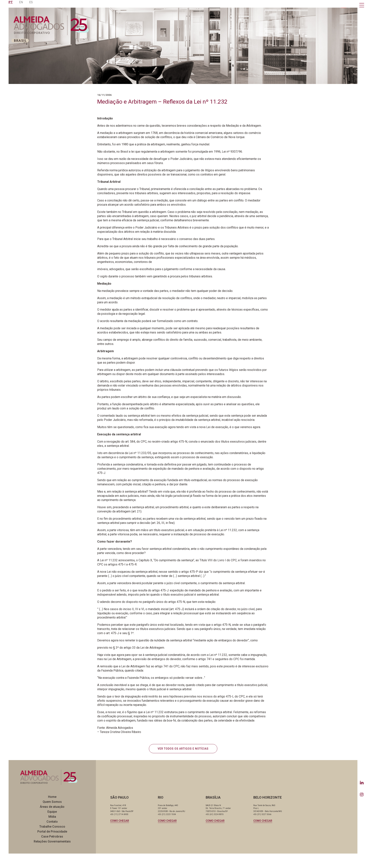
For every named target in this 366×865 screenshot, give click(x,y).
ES (31, 2)
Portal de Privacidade (52, 831)
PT (11, 2)
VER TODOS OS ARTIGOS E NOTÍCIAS (183, 748)
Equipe (52, 811)
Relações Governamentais (52, 841)
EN (21, 2)
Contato (52, 821)
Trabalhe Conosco (52, 826)
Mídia (52, 816)
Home (52, 797)
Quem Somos (52, 802)
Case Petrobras (52, 836)
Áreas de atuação (52, 807)
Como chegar (119, 820)
